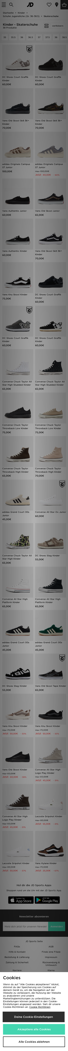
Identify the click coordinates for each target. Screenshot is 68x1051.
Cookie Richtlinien (39, 1007)
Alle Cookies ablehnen (34, 1041)
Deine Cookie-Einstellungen (33, 1016)
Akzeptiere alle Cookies (34, 1029)
